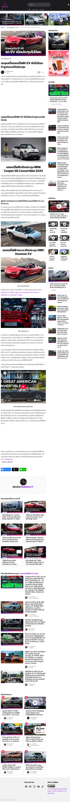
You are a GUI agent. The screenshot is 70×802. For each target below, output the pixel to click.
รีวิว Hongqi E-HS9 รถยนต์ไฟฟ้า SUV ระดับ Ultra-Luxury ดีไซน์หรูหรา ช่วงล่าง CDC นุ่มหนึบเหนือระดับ (64, 230)
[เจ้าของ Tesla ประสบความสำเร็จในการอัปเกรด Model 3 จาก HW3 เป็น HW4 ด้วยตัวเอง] (52, 139)
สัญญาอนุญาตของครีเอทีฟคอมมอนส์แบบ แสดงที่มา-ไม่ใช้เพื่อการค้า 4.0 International (57, 791)
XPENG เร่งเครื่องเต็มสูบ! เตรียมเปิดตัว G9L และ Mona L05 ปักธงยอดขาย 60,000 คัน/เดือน (35, 623)
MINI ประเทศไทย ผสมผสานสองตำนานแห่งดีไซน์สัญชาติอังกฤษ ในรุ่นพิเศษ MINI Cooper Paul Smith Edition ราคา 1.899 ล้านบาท (35, 767)
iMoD (29, 9)
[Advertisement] (23, 99)
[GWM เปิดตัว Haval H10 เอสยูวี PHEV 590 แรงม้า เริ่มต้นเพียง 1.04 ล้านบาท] (52, 331)
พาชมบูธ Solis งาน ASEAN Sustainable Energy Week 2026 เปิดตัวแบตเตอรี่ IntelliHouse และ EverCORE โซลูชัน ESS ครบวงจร (53, 258)
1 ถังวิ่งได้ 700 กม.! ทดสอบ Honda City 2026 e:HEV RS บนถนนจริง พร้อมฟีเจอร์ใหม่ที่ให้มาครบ (59, 216)
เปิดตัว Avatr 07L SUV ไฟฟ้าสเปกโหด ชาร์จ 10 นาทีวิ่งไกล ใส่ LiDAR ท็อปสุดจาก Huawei (63, 298)
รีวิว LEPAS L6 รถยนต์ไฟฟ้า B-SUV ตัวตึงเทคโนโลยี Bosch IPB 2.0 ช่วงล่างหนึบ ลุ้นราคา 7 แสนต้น (53, 244)
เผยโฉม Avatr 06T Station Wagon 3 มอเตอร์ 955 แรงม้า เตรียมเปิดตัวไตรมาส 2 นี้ (11, 767)
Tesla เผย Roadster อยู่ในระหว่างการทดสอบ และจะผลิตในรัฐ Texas (35, 517)
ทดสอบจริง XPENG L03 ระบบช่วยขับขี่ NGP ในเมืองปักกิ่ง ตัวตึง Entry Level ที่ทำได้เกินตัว (64, 258)
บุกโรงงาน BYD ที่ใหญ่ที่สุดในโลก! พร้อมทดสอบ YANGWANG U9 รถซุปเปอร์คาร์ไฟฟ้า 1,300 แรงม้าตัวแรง (35, 713)
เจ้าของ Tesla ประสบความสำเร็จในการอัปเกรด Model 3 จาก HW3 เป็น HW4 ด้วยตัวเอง (62, 140)
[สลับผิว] (68, 4)
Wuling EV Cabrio (16, 295)
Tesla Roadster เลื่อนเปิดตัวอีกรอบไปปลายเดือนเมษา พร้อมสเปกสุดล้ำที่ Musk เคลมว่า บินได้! (35, 539)
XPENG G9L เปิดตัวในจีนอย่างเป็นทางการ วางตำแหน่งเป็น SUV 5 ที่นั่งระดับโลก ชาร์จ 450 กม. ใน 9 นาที (63, 354)
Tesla (4, 512)
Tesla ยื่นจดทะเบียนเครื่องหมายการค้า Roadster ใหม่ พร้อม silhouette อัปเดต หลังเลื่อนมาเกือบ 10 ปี (10, 562)
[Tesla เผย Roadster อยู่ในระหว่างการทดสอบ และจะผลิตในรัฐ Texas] (35, 507)
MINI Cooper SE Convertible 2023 (21, 292)
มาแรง (3, 619)
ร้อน (3, 697)
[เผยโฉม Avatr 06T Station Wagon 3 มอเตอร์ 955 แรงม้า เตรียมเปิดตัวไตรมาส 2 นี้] (12, 757)
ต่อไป (69, 19)
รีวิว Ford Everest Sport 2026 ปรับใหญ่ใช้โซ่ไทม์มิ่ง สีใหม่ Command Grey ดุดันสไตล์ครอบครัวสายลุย (64, 244)
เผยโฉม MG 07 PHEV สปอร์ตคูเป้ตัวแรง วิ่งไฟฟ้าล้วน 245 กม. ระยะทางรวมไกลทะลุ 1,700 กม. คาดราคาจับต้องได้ (11, 713)
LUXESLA (42, 9)
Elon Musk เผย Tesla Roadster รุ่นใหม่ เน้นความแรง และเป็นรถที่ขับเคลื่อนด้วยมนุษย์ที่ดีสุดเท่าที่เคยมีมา (35, 562)
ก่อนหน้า (1, 19)
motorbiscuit (8, 459)
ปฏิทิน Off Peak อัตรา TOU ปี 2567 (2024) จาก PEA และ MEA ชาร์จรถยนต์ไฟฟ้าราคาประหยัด (35, 739)
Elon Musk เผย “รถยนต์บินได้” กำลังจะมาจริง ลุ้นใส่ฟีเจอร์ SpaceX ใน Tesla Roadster (11, 517)
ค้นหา (30, 5)
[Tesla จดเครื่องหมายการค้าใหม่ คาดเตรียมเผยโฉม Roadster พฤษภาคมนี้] (12, 530)
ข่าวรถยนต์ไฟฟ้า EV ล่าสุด (36, 558)
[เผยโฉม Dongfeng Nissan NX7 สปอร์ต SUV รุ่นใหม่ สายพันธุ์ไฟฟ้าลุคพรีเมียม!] (52, 308)
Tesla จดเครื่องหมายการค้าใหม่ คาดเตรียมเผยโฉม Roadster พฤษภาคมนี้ (11, 539)
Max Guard (35, 9)
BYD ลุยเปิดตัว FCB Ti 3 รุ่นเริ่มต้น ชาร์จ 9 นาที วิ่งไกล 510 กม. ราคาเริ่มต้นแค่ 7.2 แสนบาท (11, 739)
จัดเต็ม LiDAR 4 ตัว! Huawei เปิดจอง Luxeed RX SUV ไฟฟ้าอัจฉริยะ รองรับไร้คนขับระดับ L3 (59, 285)
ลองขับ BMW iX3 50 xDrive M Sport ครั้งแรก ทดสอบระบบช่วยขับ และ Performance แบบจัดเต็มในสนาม (35, 22)
